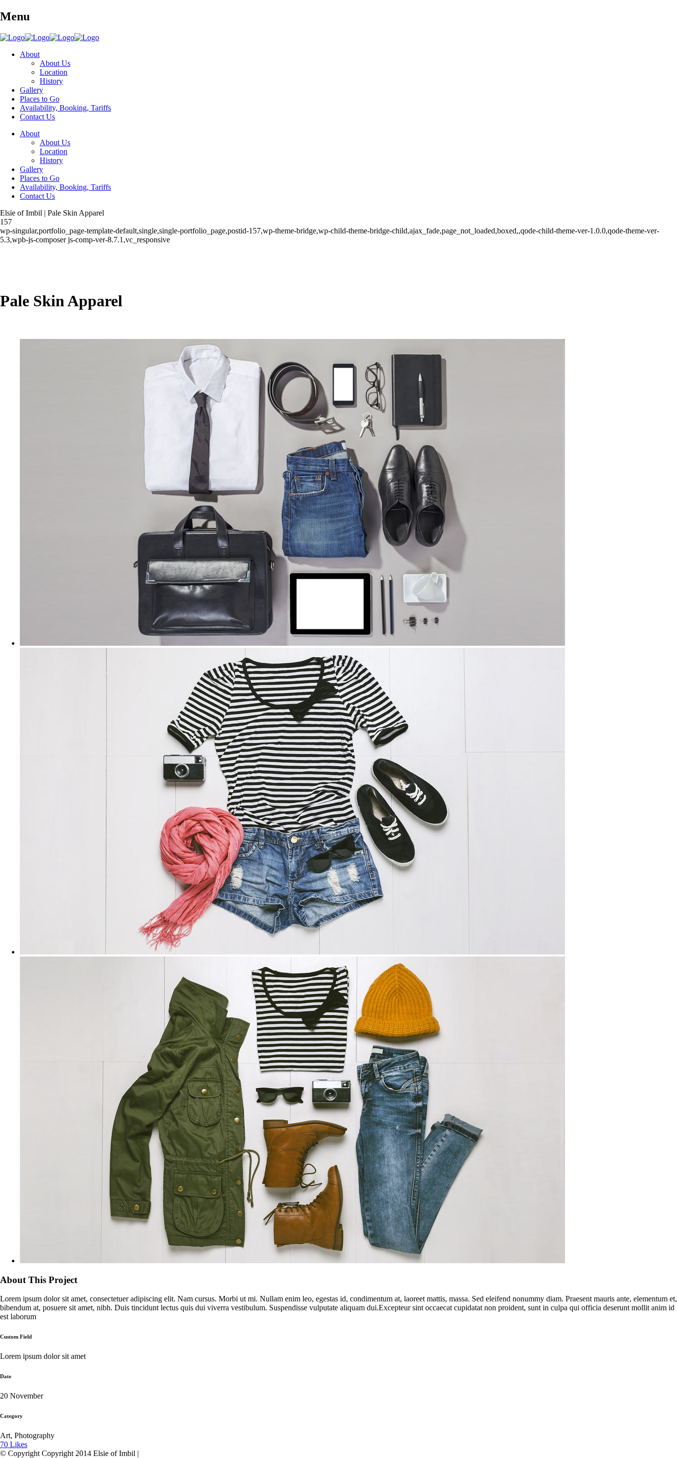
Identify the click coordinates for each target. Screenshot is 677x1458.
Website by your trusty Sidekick (190, 1453)
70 (13, 1444)
